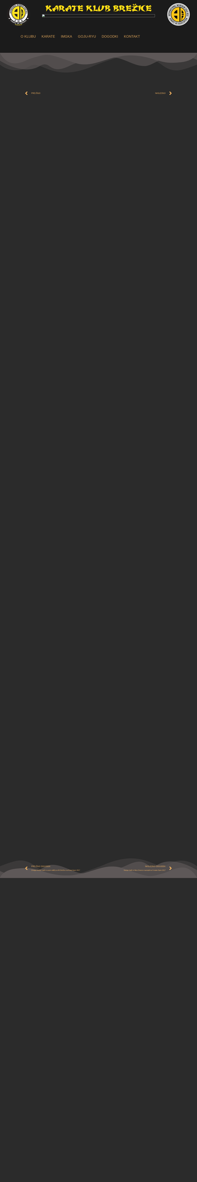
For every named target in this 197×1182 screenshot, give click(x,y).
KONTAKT (132, 36)
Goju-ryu (87, 36)
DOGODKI (110, 36)
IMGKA (66, 36)
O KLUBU (28, 36)
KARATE (48, 36)
